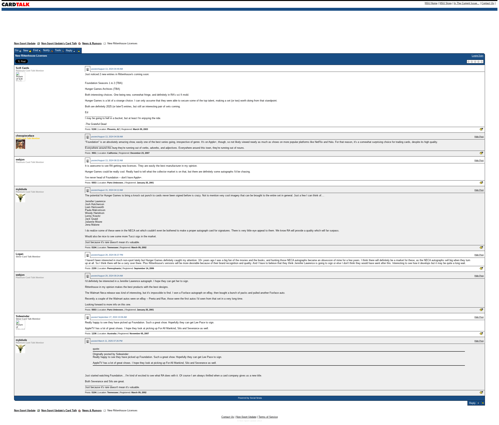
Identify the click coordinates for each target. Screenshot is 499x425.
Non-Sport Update (24, 43)
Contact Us (487, 3)
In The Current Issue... (466, 3)
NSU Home (431, 3)
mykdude (21, 189)
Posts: (90, 129)
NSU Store (446, 3)
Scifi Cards (22, 68)
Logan (19, 254)
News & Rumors (92, 43)
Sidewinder (22, 316)
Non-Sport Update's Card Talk (59, 43)
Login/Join (477, 55)
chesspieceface (25, 135)
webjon (20, 159)
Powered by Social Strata (250, 398)
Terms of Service (268, 416)
